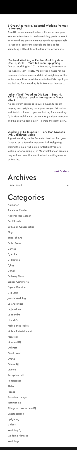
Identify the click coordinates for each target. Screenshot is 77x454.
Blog (10, 232)
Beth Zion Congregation (21, 227)
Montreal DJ (14, 342)
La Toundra (14, 314)
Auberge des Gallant (19, 215)
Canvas (12, 248)
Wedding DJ (14, 430)
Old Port (12, 347)
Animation (13, 205)
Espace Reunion (17, 287)
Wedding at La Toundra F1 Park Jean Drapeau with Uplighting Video (36, 133)
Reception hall (15, 375)
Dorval (11, 270)
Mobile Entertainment (20, 331)
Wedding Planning (18, 435)
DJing (11, 265)
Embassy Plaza (16, 276)
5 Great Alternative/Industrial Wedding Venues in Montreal (38, 27)
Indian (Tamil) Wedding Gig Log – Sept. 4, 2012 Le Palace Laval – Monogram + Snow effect (35, 97)
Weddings (13, 441)
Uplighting (13, 419)
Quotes (12, 369)
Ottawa (11, 358)
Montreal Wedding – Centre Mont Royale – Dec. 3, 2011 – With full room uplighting (35, 61)
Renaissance (14, 380)
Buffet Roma (14, 243)
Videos (12, 424)
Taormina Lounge (17, 397)
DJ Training (14, 260)
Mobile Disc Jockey (18, 325)
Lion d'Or (13, 320)
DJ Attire (12, 254)
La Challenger (15, 303)
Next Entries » (61, 171)
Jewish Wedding (17, 298)
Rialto (11, 386)
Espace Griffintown (18, 282)
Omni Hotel (14, 353)
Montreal (13, 336)
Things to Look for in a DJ (22, 408)
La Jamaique (14, 309)
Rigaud (11, 391)
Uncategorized (16, 413)
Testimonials (14, 402)
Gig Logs (13, 292)
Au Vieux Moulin (17, 210)
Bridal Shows (15, 237)
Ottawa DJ (13, 364)
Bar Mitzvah (14, 221)
